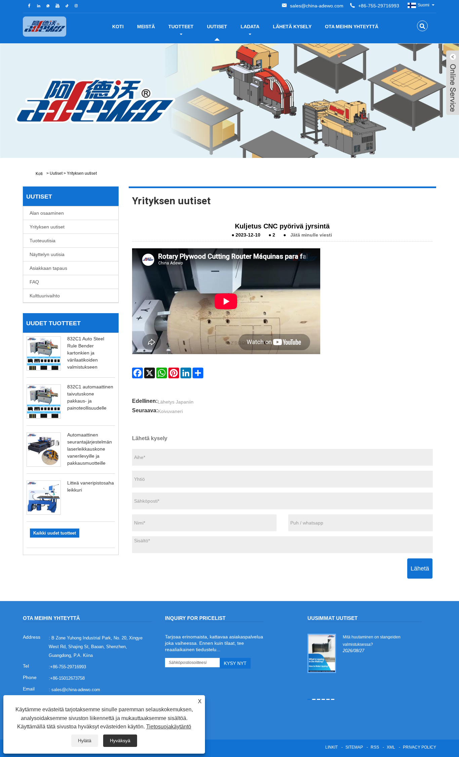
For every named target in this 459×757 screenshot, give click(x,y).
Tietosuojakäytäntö (168, 726)
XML (391, 747)
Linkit (331, 747)
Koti (118, 26)
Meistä (146, 26)
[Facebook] (137, 373)
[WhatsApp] (161, 373)
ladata (250, 26)
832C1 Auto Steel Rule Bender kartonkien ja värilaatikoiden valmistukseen (85, 353)
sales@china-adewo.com (316, 5)
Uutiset (217, 26)
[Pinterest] (173, 373)
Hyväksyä (120, 740)
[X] (149, 373)
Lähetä (420, 568)
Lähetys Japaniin (176, 402)
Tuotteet (181, 26)
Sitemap (354, 747)
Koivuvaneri (170, 411)
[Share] (198, 373)
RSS (375, 747)
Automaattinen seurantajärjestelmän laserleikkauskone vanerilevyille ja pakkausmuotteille (89, 449)
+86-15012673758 (67, 678)
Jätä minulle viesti (311, 235)
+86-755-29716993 (378, 5)
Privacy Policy (419, 747)
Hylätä (84, 740)
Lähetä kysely (292, 26)
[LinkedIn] (185, 373)
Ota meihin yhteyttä (351, 26)
